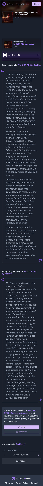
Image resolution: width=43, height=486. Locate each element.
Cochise (11, 4)
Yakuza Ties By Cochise (22, 4)
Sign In (36, 4)
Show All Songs (21, 461)
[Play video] (5, 55)
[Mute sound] (9, 55)
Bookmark (23, 432)
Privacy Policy (22, 483)
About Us (9, 483)
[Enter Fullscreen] (38, 55)
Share (23, 427)
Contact (34, 483)
